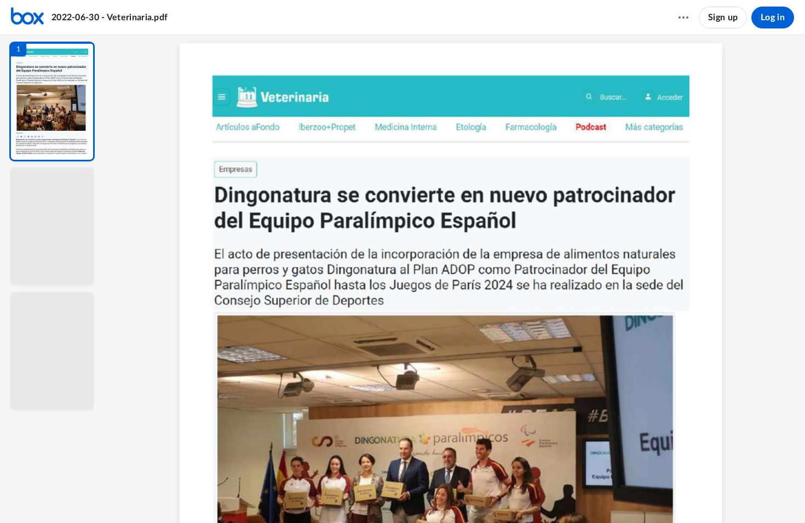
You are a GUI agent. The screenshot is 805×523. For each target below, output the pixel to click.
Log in (773, 17)
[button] (52, 101)
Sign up (723, 17)
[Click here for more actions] (683, 17)
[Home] (27, 17)
